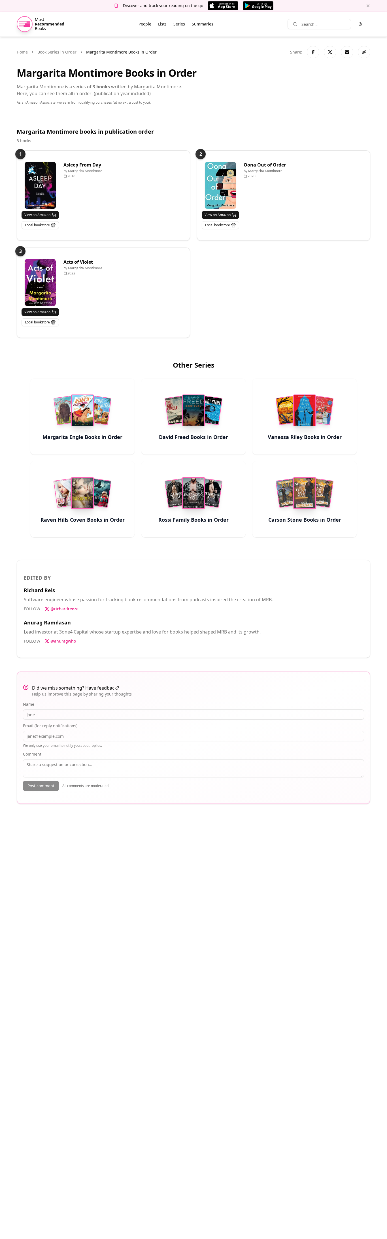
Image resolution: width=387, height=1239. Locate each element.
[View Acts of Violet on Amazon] (40, 282)
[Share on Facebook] (313, 52)
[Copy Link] (364, 52)
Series (179, 24)
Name (28, 704)
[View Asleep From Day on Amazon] (40, 185)
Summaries (202, 24)
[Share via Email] (347, 52)
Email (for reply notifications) (50, 725)
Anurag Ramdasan (47, 622)
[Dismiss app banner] (368, 5)
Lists (162, 24)
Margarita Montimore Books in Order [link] (121, 52)
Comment (32, 754)
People (145, 24)
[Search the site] (295, 24)
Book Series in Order (56, 52)
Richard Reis (39, 590)
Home (22, 52)
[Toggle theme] (360, 24)
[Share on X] (330, 52)
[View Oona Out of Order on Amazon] (220, 185)
